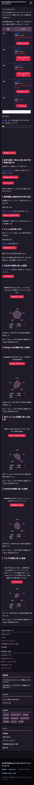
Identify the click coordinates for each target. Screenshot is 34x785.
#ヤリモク (6, 718)
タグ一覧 (21, 721)
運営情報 (4, 647)
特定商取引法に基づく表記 (9, 644)
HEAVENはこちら (6, 665)
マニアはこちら (21, 106)
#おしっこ (13, 721)
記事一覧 (5, 748)
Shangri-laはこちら (7, 658)
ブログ (3, 637)
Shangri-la (18, 49)
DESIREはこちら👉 (22, 43)
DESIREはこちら (6, 655)
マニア (17, 98)
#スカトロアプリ (24, 718)
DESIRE (17, 33)
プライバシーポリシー (8, 641)
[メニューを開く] (31, 3)
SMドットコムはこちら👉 (23, 74)
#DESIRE (25, 715)
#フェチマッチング (16, 715)
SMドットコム (19, 65)
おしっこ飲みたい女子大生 (11, 699)
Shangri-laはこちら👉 (23, 58)
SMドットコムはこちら (8, 661)
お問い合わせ (5, 634)
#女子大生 (6, 721)
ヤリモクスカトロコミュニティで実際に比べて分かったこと (17, 681)
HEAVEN (17, 81)
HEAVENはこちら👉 (22, 91)
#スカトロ (6, 715)
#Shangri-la (14, 718)
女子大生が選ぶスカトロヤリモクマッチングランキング (13, 3)
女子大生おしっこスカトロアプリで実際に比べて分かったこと (17, 686)
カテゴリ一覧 (6, 703)
